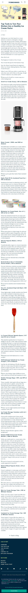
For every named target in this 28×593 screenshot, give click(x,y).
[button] (2, 2)
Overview (4, 544)
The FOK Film (5, 546)
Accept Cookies (14, 590)
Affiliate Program (7, 553)
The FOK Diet (5, 548)
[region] (14, 584)
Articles (3, 562)
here (8, 583)
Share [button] (3, 34)
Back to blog (15, 535)
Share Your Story (6, 564)
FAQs (2, 550)
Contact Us (4, 551)
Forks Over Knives (11, 575)
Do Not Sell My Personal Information (14, 587)
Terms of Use (5, 580)
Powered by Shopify (21, 575)
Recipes (3, 560)
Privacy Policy (13, 580)
